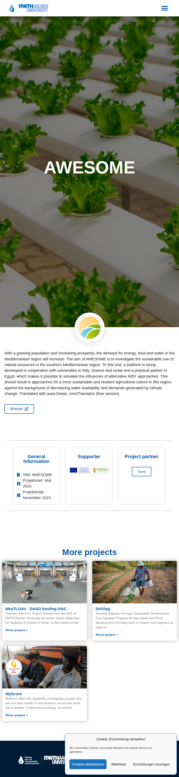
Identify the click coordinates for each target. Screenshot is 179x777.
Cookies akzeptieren (88, 764)
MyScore (13, 694)
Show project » (16, 630)
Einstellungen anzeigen (151, 764)
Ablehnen (118, 764)
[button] (164, 8)
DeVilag (103, 609)
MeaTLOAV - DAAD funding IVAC (36, 609)
